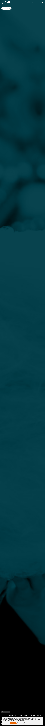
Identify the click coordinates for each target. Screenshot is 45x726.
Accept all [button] (13, 723)
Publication (6, 711)
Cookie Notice (22, 720)
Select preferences (29, 723)
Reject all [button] (20, 723)
